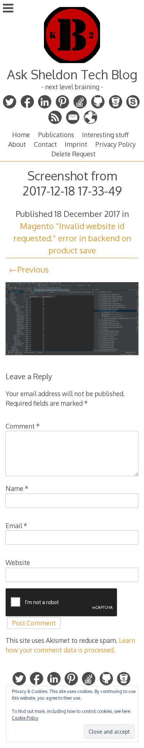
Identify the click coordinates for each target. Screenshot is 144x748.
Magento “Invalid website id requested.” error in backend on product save (72, 238)
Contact (45, 144)
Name (17, 488)
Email (16, 526)
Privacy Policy (115, 144)
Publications (56, 135)
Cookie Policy (25, 718)
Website (18, 562)
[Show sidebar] (8, 9)
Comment (23, 426)
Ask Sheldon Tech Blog (72, 74)
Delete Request (73, 154)
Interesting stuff (105, 135)
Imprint (76, 144)
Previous (33, 269)
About (17, 144)
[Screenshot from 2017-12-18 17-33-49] (72, 356)
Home (21, 135)
